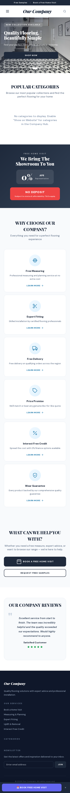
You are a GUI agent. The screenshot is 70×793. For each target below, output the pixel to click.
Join (60, 764)
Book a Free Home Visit (38, 561)
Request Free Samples (35, 573)
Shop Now (31, 55)
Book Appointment (31, 64)
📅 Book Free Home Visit (32, 787)
